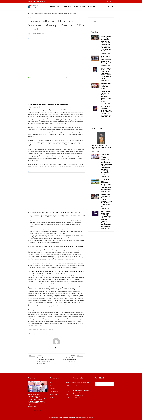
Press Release (91, 6)
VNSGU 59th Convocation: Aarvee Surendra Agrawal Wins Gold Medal (101, 147)
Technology (67, 6)
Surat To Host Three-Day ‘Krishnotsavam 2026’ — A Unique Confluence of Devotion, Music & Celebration (106, 112)
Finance (59, 6)
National (82, 6)
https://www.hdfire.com (46, 329)
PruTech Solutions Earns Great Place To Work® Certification (68, 358)
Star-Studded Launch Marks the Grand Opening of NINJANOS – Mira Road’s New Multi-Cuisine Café (106, 200)
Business (52, 6)
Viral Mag (81, 417)
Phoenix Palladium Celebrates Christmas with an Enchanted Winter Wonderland (45, 359)
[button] (34, 410)
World (76, 6)
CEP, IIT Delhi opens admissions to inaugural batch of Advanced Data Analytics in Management (106, 184)
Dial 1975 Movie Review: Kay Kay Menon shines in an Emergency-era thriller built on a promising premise (106, 73)
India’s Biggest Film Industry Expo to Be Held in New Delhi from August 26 (106, 59)
